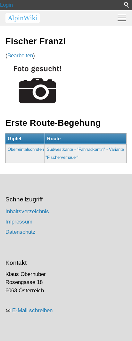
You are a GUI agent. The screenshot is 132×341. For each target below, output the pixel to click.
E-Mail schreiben (32, 310)
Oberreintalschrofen (26, 149)
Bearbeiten (20, 56)
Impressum (18, 222)
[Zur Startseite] (22, 18)
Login (6, 5)
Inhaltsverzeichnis (27, 211)
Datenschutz (20, 232)
